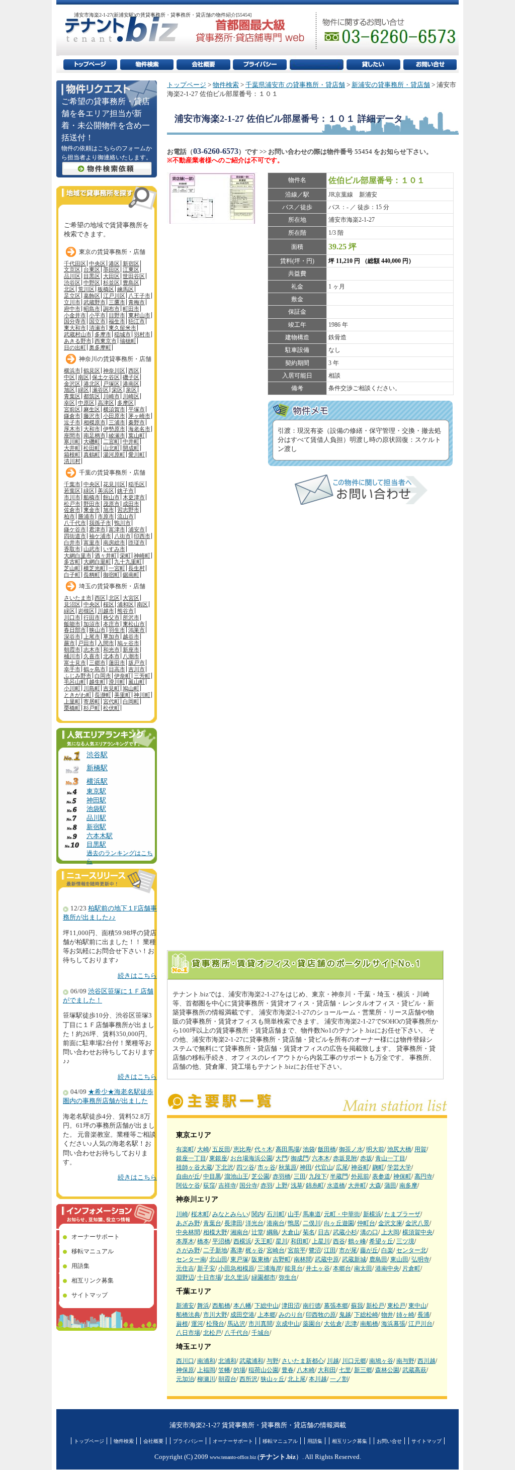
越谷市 (131, 636)
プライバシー (188, 1441)
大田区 (111, 276)
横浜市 (72, 371)
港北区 (91, 384)
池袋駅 (96, 808)
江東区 (131, 269)
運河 (197, 1323)
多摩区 (125, 403)
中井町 (131, 441)
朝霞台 (227, 1379)
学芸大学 (399, 1167)
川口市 (72, 617)
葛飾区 (91, 296)
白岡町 (131, 701)
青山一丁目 (390, 1158)
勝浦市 (86, 516)
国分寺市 (75, 321)
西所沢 (248, 1379)
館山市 (111, 497)
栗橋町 (72, 708)
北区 (69, 289)
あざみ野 (188, 1223)
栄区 (117, 390)
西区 (133, 371)
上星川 (321, 1241)
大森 (375, 1185)
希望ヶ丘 (381, 1241)
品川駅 (96, 817)
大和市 (91, 429)
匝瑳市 (136, 542)
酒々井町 (106, 556)
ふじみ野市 (78, 676)
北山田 (218, 1259)
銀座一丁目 (191, 1158)
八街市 (122, 536)
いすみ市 (114, 549)
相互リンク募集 (92, 1280)
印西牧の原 (321, 1314)
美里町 (122, 695)
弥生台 (288, 1277)
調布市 (111, 309)
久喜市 (91, 656)
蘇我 (357, 1305)
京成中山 (288, 1323)
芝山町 (72, 568)
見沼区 (72, 604)
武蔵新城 (354, 1259)
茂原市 (111, 504)
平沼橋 (221, 1241)
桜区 (108, 604)
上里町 (72, 701)
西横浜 (242, 1241)
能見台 (294, 1268)
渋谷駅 (97, 755)
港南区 (131, 384)
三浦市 (117, 422)
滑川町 (117, 682)
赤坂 (366, 1158)
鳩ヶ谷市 (128, 643)
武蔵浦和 (251, 1360)
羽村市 (142, 334)
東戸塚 (239, 1259)
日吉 (324, 1232)
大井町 (357, 1185)
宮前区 (72, 409)
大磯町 (91, 441)
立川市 (72, 302)
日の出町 (75, 347)
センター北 (411, 1250)
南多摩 (408, 1185)
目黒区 (91, 276)
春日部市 (75, 630)
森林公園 (387, 1369)
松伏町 (111, 708)
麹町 (378, 1167)
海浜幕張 (393, 1323)
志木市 (91, 650)
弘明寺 (420, 1259)
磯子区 (131, 377)
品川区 (72, 276)
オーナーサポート (95, 1236)
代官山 (324, 1167)
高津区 (106, 403)
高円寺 (423, 1176)
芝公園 (260, 1176)
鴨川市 (122, 523)
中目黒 (212, 1176)
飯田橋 (327, 1149)
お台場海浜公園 (251, 1158)
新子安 (206, 1268)
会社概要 (153, 1441)
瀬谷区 (100, 390)
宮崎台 (276, 1250)
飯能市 (72, 624)
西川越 (426, 1360)
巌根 (182, 1323)
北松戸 (212, 1332)
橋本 (203, 1241)
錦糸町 (315, 1185)
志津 (351, 1323)
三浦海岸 (270, 1268)
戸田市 (86, 643)
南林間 (303, 1259)
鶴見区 (91, 371)
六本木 (321, 1158)
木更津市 (134, 497)
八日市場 (188, 1332)
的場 (239, 1369)
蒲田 (390, 1185)
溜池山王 (236, 1176)
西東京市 (106, 341)
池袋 (309, 1149)
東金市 (91, 510)
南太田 (363, 1268)
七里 (345, 1369)
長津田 (233, 1223)
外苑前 (360, 1176)
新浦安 (185, 1305)
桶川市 (72, 656)
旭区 (69, 390)
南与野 (405, 1360)
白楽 (387, 1250)
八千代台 (236, 1332)
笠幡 (224, 1369)
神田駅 (96, 800)
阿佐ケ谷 (188, 1185)
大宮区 (131, 598)
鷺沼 (315, 1250)
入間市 (106, 643)
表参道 (381, 1176)
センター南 (191, 1259)
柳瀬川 (206, 1379)
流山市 (125, 516)
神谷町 (360, 1167)
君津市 (97, 529)
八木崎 (306, 1369)
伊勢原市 (114, 429)
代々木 (263, 1149)
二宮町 (111, 441)
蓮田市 (117, 663)
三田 (300, 1176)
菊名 (309, 1232)
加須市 (91, 624)
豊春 (288, 1369)
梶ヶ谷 (254, 1250)
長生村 (136, 568)
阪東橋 (260, 1259)
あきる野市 (78, 341)
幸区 (69, 403)
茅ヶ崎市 (139, 416)
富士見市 (75, 663)
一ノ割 (339, 1379)
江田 (330, 1250)
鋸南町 (131, 575)
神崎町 (142, 556)
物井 (387, 1314)
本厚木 (185, 1241)
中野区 (91, 283)
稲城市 (122, 334)
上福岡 (206, 1369)
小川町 (72, 688)
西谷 (339, 1241)
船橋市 (91, 497)
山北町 (111, 448)
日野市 (117, 315)
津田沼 (291, 1305)
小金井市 (75, 315)
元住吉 (185, 1268)
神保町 (402, 1176)
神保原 (185, 1369)
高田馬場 (288, 1149)
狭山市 (97, 630)
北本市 (111, 656)
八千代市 (75, 523)
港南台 (276, 1223)
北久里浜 (236, 1277)
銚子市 (125, 491)
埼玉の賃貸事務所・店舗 (112, 586)
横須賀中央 (417, 1232)
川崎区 (131, 396)
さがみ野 (188, 1250)
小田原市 (114, 416)
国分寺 (248, 1185)
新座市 (131, 650)
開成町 (131, 448)
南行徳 (312, 1305)
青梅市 (136, 302)
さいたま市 (78, 598)
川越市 (106, 611)
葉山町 (136, 435)
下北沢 (224, 1167)
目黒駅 (96, 844)
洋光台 (254, 1223)
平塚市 (136, 409)
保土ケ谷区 (106, 377)
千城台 (260, 1332)
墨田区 (111, 269)
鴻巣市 (136, 630)
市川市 (72, 497)
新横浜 (372, 1214)
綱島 (273, 1232)
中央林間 (188, 1232)
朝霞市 (72, 650)
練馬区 (125, 289)
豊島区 (131, 283)
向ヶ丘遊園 (339, 1223)
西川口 (185, 1360)
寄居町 (91, 701)
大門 (282, 1158)
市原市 (106, 516)
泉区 (131, 390)
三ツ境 (405, 1241)
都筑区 (91, 396)
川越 (333, 1360)
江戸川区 (114, 296)
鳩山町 (131, 688)
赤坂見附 (345, 1158)
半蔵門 (339, 1176)
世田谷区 (134, 276)
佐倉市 (72, 510)
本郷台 (342, 1268)
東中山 (417, 1305)
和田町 (300, 1241)
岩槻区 (86, 611)
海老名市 (139, 429)
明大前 (375, 1149)
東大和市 (75, 328)
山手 (294, 1214)
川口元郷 (354, 1360)
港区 (114, 263)
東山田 (399, 1259)
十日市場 (209, 1277)
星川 (282, 1241)
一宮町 (117, 568)
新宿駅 (96, 827)
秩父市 (111, 617)
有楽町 (185, 1149)
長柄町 (91, 575)
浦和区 (125, 604)
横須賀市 (114, 409)
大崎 (203, 1149)
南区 (83, 377)
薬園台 (312, 1323)
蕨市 (69, 643)
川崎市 (111, 396)
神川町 (142, 695)
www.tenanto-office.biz (233, 1457)
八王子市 (139, 296)
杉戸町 (91, 708)
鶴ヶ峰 (357, 1241)
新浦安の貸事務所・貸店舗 (391, 84)
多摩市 (103, 334)
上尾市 (91, 636)
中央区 (97, 263)
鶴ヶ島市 (94, 669)
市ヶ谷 (267, 1167)
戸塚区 (111, 384)
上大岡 (390, 1232)
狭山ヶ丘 (273, 1379)
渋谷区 (72, 283)
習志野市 (128, 510)
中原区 (86, 403)
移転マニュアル (92, 1251)
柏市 (69, 516)
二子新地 (215, 1250)
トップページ (186, 84)
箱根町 (72, 454)
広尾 (342, 1167)
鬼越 (345, 1314)
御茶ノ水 (351, 1149)
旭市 (108, 510)
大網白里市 (78, 556)
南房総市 (114, 542)
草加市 (111, 636)
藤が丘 (369, 1250)
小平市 (97, 315)
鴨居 (294, 1223)
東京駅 (96, 791)
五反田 (221, 1149)
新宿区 (131, 263)
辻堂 (257, 1232)
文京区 (72, 269)
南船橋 (369, 1323)
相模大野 (215, 1232)
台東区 (91, 269)
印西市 (142, 536)
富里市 (91, 542)
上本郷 (267, 1314)
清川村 (72, 461)
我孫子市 (100, 523)
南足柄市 (94, 435)
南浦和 (206, 1360)
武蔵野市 (94, 302)
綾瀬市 (117, 435)
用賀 (420, 1149)
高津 (236, 1250)
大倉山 (291, 1232)
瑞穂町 (128, 341)
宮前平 (297, 1250)
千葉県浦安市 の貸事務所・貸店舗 (295, 84)
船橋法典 (188, 1314)
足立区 (72, 296)
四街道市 (75, 536)
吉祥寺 (227, 1185)
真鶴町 (91, 454)
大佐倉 (333, 1323)
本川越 (318, 1379)
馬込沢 (236, 1323)
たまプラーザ (402, 1214)
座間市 (72, 435)
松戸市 (72, 504)
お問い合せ (389, 1441)
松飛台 (215, 1323)
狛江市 (136, 321)
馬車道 (312, 1214)
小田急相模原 (236, 1268)
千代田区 (75, 263)
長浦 (423, 1314)
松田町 (91, 448)
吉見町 (111, 688)
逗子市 (72, 422)
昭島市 (91, 309)
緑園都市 (263, 1277)
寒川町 (72, 441)
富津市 (117, 529)
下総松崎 (366, 1314)
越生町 (97, 682)
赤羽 (267, 1185)
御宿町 (111, 575)
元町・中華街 (342, 1214)
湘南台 (239, 1232)
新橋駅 (97, 768)
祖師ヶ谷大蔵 (194, 1167)
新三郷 (363, 1369)
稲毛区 (136, 484)
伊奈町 (122, 676)
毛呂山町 (75, 682)
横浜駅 (97, 781)
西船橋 (221, 1305)
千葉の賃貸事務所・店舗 (112, 472)
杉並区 (111, 283)
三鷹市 (117, 302)
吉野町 (282, 1259)
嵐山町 (136, 682)
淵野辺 (185, 1277)
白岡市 (103, 676)
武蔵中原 (327, 1259)
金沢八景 (417, 1223)
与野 (273, 1360)
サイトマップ (89, 1295)
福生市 (117, 321)
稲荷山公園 (263, 1369)
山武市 (91, 549)
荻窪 (209, 1185)
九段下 (318, 1176)
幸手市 (72, 669)
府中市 (72, 309)
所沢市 (131, 617)
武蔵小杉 (345, 1232)
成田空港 (242, 1314)
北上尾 (297, 1379)
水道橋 (336, 1185)
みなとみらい (230, 1214)
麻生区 (91, 409)
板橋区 (106, 289)
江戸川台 (420, 1323)
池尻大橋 (399, 1149)
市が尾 (348, 1250)
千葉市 (72, 484)
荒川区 (86, 289)
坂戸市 (136, 663)
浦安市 (136, 529)
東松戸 (396, 1305)
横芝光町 (94, 568)
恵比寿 (242, 1149)
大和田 (327, 1369)
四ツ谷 (245, 1167)
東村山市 (139, 315)
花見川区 (114, 484)
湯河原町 (114, 454)
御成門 (300, 1158)
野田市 (91, 504)
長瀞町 (103, 695)
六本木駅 (100, 836)
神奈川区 (114, 371)
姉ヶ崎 (405, 1314)
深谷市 (72, 636)
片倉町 (411, 1268)
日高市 (117, 669)
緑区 (83, 390)
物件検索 (226, 84)
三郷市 (97, 663)
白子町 (72, 575)
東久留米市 (122, 328)
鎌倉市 (72, 416)
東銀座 (218, 1158)
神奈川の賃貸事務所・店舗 (115, 358)
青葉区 (72, 396)
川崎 (182, 1214)
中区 (69, 377)
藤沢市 (91, 416)
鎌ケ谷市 (75, 529)
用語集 (80, 1265)
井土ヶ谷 (318, 1268)
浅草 (297, 1185)
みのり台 (291, 1314)
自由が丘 (188, 1176)
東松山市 (134, 624)
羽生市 (117, 630)
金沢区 (72, 384)
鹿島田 (378, 1259)
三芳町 (142, 676)
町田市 (131, 309)
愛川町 (136, 454)
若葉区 (72, 491)
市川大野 (215, 1314)
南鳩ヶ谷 (381, 1360)
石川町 (276, 1214)
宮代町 (111, 701)
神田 (306, 1167)
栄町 (125, 556)
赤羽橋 (282, 1176)
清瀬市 (97, 328)
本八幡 (242, 1305)
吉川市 (136, 669)
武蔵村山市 (78, 334)
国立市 (97, 321)
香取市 (72, 549)
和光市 (111, 650)
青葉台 (212, 1223)
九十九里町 (128, 562)
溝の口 (369, 1232)
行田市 (91, 617)
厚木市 (72, 429)
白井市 (72, 542)
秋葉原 (288, 1167)
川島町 (91, 688)
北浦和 (227, 1360)
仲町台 (366, 1223)
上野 (282, 1185)
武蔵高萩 (414, 1369)
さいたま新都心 (303, 1360)
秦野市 (136, 422)
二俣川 (312, 1223)
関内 (257, 1214)
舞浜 (203, 1305)
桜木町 (200, 1214)
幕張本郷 (336, 1305)
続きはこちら (137, 975)
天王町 (263, 1241)
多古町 (72, 562)
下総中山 (266, 1305)
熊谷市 (125, 611)
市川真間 (260, 1323)
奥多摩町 (100, 347)
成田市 (131, 504)
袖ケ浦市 (100, 536)
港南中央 (387, 1268)
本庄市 (111, 624)
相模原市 (94, 422)
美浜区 (106, 491)
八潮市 (131, 656)
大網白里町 (97, 562)
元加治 (185, 1379)
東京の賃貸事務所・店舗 (112, 251)
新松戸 (375, 1305)
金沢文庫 (390, 1223)
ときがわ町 (78, 695)
